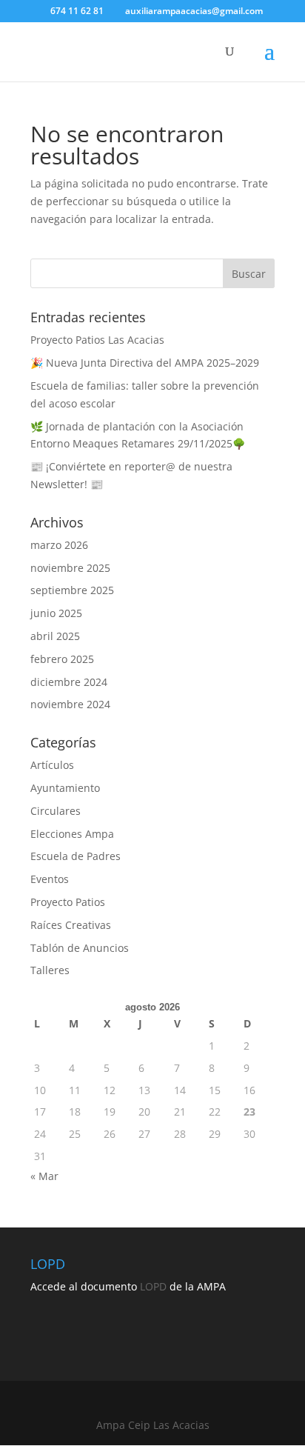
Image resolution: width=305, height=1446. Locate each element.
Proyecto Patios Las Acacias (97, 340)
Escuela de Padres (75, 856)
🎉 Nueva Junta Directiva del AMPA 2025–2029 (144, 363)
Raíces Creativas (70, 925)
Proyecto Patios (67, 902)
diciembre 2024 (68, 682)
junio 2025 (56, 613)
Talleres (50, 970)
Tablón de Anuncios (79, 948)
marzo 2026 (59, 545)
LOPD (153, 1286)
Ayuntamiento (65, 788)
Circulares (55, 811)
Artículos (52, 765)
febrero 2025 (62, 659)
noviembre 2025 (70, 568)
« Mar (44, 1176)
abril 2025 (55, 636)
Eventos (49, 879)
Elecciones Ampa (72, 834)
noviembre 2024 (70, 704)
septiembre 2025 (72, 590)
